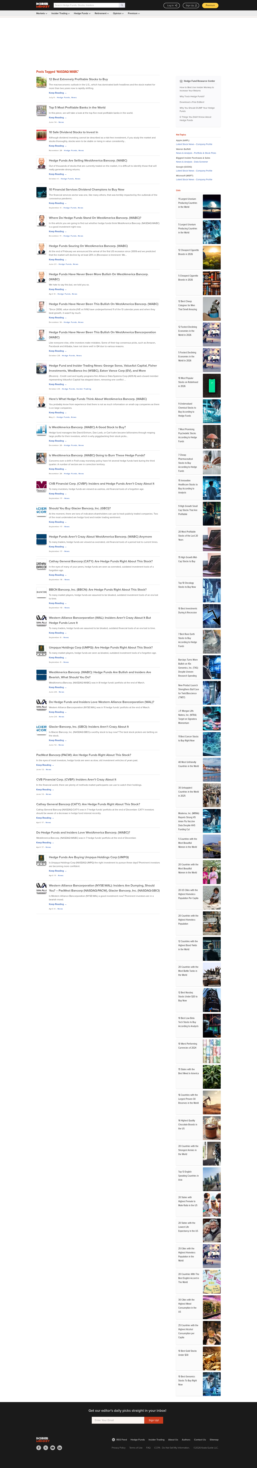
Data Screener (201, 161)
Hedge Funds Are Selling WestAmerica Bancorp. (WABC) (88, 160)
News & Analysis (184, 153)
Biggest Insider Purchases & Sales (193, 158)
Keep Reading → (58, 93)
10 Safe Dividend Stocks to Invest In (73, 132)
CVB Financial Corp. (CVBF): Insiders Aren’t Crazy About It (76, 779)
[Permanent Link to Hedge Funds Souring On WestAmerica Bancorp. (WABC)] (41, 249)
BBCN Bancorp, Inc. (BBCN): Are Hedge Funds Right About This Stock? (98, 589)
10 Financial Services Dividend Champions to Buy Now (86, 189)
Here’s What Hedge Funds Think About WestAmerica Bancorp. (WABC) (98, 399)
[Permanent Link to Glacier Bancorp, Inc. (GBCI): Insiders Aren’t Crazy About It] (41, 728)
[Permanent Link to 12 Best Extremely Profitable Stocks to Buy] (41, 82)
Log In (170, 5)
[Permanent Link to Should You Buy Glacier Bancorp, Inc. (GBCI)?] (41, 510)
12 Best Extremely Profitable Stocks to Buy (78, 79)
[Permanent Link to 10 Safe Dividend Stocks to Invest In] (41, 135)
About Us (173, 1439)
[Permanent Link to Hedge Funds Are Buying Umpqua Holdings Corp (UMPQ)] (41, 860)
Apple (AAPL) (182, 140)
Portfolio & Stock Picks (205, 153)
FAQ (148, 1447)
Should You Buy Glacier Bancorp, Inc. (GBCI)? (80, 508)
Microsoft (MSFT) (184, 175)
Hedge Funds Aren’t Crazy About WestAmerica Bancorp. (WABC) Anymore (100, 536)
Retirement (101, 13)
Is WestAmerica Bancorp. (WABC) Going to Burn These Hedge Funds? (97, 455)
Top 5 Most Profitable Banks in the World (77, 107)
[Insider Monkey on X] (46, 1447)
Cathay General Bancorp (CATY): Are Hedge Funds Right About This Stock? (101, 561)
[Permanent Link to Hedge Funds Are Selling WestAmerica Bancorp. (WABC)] (41, 163)
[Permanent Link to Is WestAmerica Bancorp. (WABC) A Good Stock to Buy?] (41, 430)
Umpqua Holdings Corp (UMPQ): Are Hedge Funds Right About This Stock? (101, 647)
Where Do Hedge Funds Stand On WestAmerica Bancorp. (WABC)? (95, 217)
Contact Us (200, 1439)
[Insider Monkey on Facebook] (39, 1447)
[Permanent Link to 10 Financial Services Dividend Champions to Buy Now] (41, 192)
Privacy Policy (119, 1447)
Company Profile (204, 144)
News (74, 97)
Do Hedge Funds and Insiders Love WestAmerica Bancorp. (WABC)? (83, 832)
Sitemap (214, 1439)
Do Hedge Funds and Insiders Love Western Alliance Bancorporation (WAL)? (101, 702)
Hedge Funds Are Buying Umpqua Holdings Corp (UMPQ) (89, 857)
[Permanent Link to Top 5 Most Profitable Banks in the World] (41, 110)
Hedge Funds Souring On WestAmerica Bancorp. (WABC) (88, 246)
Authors (186, 1439)
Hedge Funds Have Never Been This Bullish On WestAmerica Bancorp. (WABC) (103, 304)
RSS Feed (121, 1439)
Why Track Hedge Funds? (192, 96)
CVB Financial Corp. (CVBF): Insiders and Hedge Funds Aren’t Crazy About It (101, 483)
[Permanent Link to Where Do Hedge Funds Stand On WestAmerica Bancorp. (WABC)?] (41, 220)
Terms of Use (135, 1447)
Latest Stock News (185, 144)
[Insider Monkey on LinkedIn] (60, 1447)
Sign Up (190, 5)
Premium (210, 5)
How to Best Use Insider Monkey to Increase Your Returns (197, 89)
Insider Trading (59, 13)
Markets (41, 13)
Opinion (117, 13)
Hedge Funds (81, 13)
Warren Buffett (183, 149)
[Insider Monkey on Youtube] (53, 1447)
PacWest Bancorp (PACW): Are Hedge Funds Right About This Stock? (83, 755)
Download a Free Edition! (192, 102)
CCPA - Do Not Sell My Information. (172, 1447)
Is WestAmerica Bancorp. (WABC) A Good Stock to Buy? (87, 427)
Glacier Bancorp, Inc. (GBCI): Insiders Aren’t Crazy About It (89, 726)
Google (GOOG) (184, 166)
